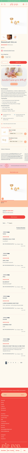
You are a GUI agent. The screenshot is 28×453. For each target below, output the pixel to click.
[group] (14, 211)
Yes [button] (16, 244)
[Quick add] (2, 198)
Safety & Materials (5, 149)
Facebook (3, 438)
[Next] (26, 1)
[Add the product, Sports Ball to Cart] (25, 134)
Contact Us (3, 421)
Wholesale (3, 410)
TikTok (2, 436)
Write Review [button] (14, 217)
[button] (14, 45)
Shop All (3, 400)
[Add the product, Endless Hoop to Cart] (25, 142)
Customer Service (5, 423)
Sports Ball (12, 130)
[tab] (20, 228)
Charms (3, 406)
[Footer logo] (14, 446)
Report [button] (18, 244)
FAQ (2, 419)
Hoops (2, 404)
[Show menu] (1, 4)
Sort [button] (4, 223)
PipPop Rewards (4, 415)
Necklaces (3, 408)
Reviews (3, 427)
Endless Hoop (13, 138)
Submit (22, 394)
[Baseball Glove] (14, 187)
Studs (2, 402)
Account (3, 425)
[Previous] (1, 1)
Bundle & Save (14, 84)
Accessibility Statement (6, 429)
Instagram (3, 434)
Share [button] (22, 244)
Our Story (3, 413)
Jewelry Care (4, 417)
